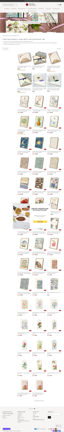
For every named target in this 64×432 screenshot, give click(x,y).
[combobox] (10, 5)
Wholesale (19, 414)
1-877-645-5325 (36, 416)
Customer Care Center (7, 415)
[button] (40, 222)
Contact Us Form (21, 417)
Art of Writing (40, 8)
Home (3, 35)
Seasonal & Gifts (56, 8)
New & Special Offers (32, 10)
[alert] (32, 216)
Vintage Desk (48, 8)
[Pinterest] (32, 408)
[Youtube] (34, 408)
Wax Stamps (13, 8)
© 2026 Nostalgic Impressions (8, 430)
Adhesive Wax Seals (22, 8)
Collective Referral (21, 419)
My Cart (4, 416)
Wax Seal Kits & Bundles (32, 8)
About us (19, 416)
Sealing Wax (6, 8)
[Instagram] (30, 408)
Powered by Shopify (17, 430)
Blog (18, 418)
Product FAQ (20, 413)
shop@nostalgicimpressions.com (38, 419)
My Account (5, 417)
